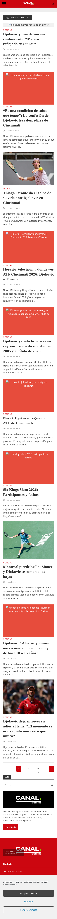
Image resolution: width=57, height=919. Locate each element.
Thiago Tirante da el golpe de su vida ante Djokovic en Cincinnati (27, 198)
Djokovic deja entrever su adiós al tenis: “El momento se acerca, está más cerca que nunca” (27, 728)
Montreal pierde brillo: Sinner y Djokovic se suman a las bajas (27, 572)
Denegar (28, 901)
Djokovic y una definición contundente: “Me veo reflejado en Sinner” (24, 39)
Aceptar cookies (28, 893)
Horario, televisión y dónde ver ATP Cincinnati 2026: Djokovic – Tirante (28, 274)
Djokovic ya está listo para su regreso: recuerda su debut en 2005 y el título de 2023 (27, 346)
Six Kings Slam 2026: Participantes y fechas (21, 491)
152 (38, 769)
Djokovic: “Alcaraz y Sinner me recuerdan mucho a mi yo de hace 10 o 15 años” (26, 648)
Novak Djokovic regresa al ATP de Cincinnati (25, 420)
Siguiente (51, 769)
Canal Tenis (10, 827)
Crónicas (8, 189)
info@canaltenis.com (12, 871)
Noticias (7, 30)
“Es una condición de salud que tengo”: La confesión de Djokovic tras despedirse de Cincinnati (25, 117)
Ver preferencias (28, 909)
